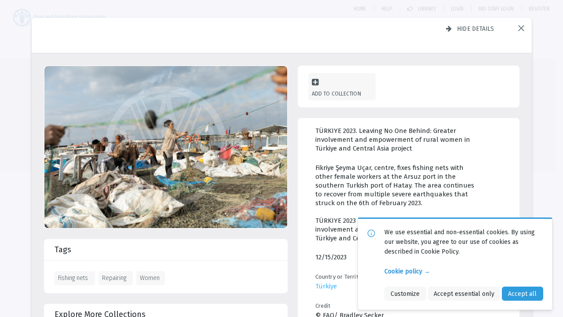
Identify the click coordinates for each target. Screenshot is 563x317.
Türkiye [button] (326, 286)
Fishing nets (73, 278)
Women (150, 278)
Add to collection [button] (336, 93)
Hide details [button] (475, 29)
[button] (521, 28)
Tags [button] (63, 249)
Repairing (114, 278)
